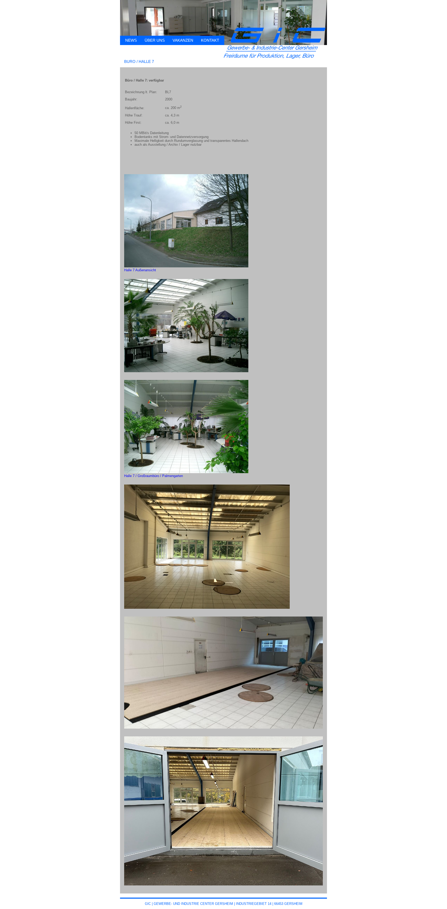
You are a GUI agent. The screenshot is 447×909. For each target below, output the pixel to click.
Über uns (155, 40)
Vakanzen (183, 40)
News (131, 40)
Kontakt (210, 40)
